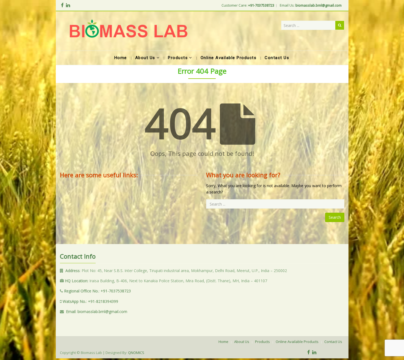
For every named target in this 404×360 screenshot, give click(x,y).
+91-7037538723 (116, 290)
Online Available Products (297, 341)
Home (223, 341)
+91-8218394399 (103, 301)
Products (262, 341)
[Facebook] (62, 5)
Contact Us (333, 341)
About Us (241, 341)
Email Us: (311, 5)
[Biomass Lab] (128, 31)
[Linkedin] (68, 5)
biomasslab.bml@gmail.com (102, 311)
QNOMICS (136, 352)
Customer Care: (248, 5)
